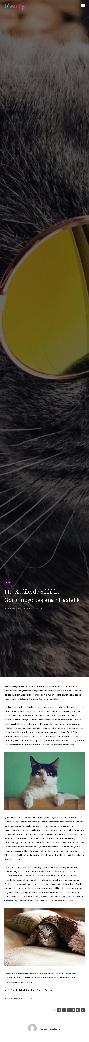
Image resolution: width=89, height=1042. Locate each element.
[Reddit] (73, 1010)
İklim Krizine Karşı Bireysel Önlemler (36, 990)
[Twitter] (59, 1010)
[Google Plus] (69, 1010)
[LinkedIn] (83, 1010)
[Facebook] (64, 1010)
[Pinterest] (78, 1010)
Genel (8, 583)
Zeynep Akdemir (14, 608)
